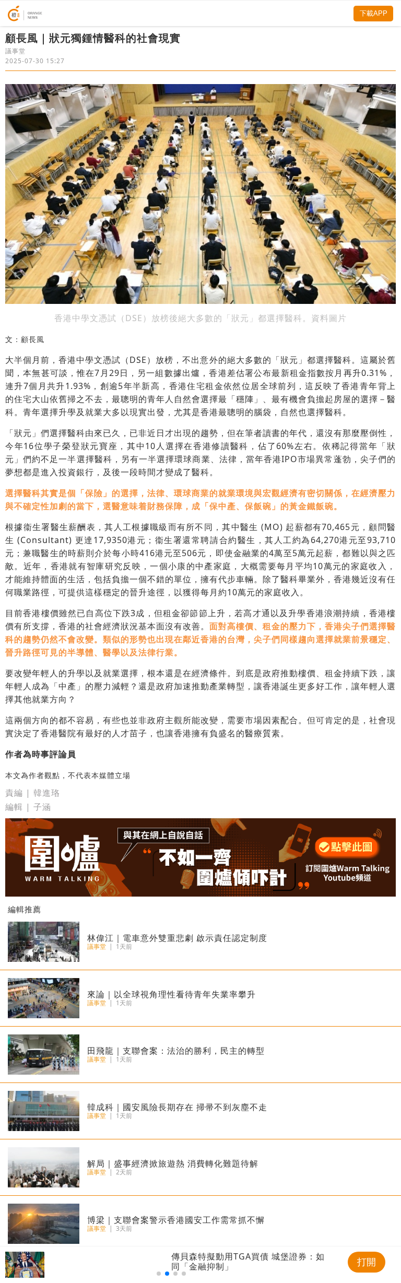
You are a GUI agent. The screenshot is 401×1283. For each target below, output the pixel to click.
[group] (171, 1265)
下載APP (373, 13)
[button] (159, 1274)
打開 (366, 1262)
